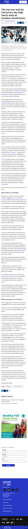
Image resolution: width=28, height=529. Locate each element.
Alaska (9, 199)
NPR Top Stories (18, 386)
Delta (12, 199)
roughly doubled (5, 103)
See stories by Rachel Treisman (9, 403)
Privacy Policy (6, 502)
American (4, 199)
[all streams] (26, 527)
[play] (2, 527)
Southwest (17, 199)
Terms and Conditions (7, 505)
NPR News (8, 386)
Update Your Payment (7, 508)
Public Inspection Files (7, 499)
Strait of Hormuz (11, 152)
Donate (24, 2)
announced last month (11, 276)
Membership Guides (7, 511)
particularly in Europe (19, 250)
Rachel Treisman (10, 21)
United (24, 199)
